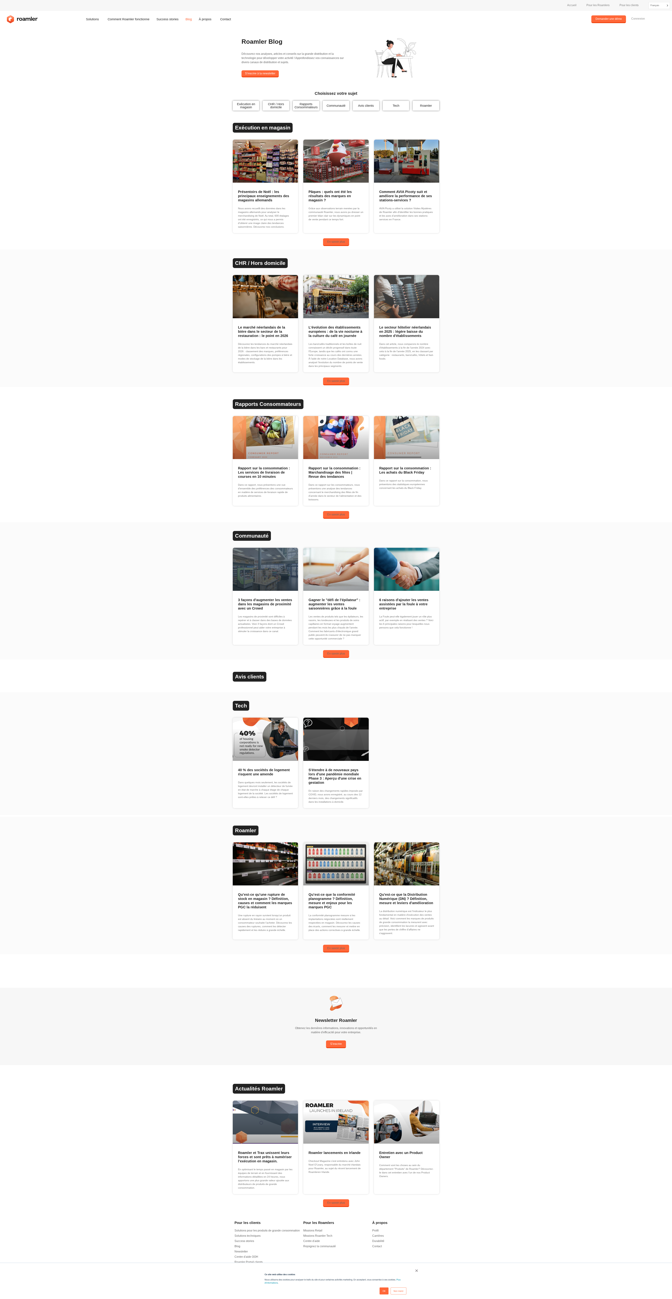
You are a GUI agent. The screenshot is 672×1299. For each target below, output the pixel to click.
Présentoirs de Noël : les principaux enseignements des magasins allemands (263, 196)
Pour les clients (629, 5)
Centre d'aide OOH (246, 1256)
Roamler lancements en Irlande (334, 1153)
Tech (396, 105)
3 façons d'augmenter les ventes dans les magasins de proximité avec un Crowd (265, 604)
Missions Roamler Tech (317, 1235)
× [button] (417, 1269)
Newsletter (241, 1251)
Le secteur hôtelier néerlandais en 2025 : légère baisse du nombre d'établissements (405, 331)
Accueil (571, 5)
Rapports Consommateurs (306, 105)
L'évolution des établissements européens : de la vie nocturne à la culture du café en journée (335, 331)
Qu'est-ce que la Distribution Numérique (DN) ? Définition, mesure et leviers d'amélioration (406, 899)
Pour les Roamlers (598, 5)
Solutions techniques (247, 1235)
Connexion (638, 18)
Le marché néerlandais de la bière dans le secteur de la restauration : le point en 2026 (263, 331)
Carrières (378, 1235)
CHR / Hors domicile (276, 105)
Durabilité (378, 1241)
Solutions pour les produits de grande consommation (267, 1230)
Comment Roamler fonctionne (128, 19)
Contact (225, 19)
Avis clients (366, 105)
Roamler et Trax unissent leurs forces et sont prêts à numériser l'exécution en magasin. (265, 1157)
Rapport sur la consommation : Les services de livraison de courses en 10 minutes (264, 472)
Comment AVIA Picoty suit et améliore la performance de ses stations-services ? (405, 196)
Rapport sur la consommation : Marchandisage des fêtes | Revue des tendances (334, 472)
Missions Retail (312, 1230)
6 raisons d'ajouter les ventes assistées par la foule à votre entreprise (403, 604)
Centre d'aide (311, 1241)
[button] (336, 242)
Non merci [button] (398, 1290)
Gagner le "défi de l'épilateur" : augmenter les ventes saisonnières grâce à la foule (334, 604)
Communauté (336, 105)
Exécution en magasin (246, 105)
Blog (189, 19)
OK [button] (384, 1290)
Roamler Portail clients (248, 1262)
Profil (375, 1230)
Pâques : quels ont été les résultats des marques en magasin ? (330, 196)
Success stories (167, 19)
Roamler (426, 105)
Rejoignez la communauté (319, 1246)
